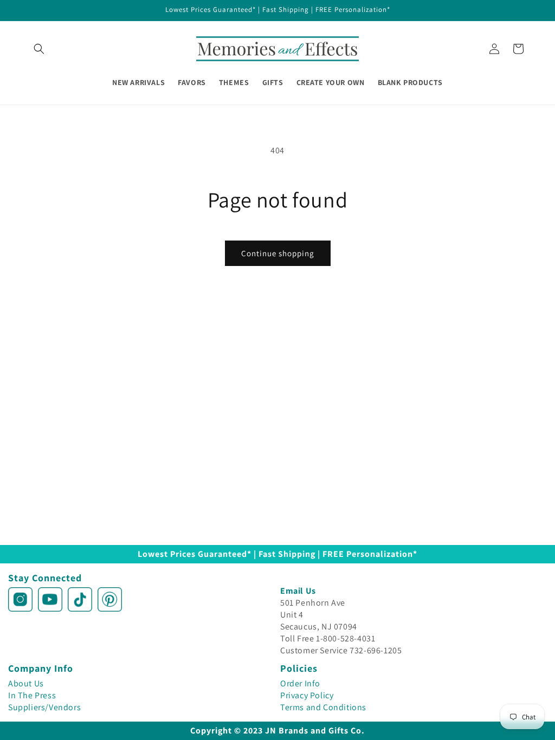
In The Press (32, 695)
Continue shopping (277, 253)
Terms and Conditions (323, 707)
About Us (26, 683)
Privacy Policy (306, 695)
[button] (39, 49)
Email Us (298, 590)
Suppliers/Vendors (44, 707)
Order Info (300, 683)
